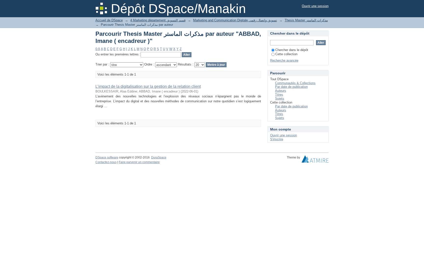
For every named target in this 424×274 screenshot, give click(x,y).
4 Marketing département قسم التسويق (158, 20)
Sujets (279, 98)
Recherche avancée (284, 60)
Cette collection (286, 54)
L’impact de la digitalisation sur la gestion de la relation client (148, 86)
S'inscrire (276, 139)
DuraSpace (158, 157)
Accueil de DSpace (109, 20)
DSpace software (106, 157)
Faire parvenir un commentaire (139, 162)
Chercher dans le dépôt (291, 50)
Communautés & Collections (295, 83)
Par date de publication (291, 87)
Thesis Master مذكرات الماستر (306, 20)
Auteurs (280, 90)
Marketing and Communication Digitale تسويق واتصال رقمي (235, 20)
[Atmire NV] (315, 160)
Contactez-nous (106, 162)
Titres (279, 94)
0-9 (97, 49)
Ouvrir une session (315, 6)
